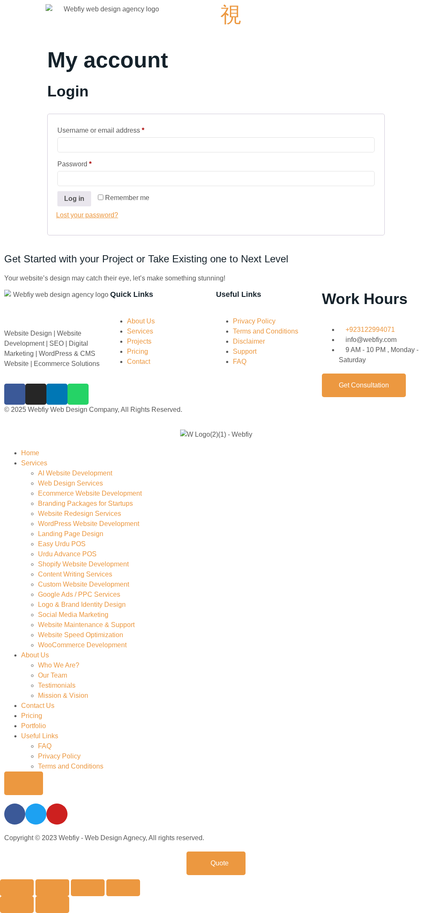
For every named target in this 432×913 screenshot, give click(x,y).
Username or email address (114, 129)
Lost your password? (87, 215)
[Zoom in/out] (17, 887)
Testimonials (57, 685)
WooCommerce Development (82, 645)
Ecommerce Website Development (90, 493)
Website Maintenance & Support (86, 624)
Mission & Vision (63, 695)
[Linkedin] (57, 394)
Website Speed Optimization (80, 634)
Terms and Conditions (70, 766)
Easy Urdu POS (62, 543)
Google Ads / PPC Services (79, 594)
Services (34, 463)
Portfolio (33, 725)
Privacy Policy (59, 756)
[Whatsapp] (78, 394)
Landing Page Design (70, 533)
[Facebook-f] (14, 394)
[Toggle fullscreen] (52, 887)
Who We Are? (58, 665)
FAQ (44, 746)
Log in (74, 198)
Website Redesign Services (79, 513)
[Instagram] (35, 394)
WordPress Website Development (88, 523)
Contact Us (37, 705)
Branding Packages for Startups (85, 503)
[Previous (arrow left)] (17, 904)
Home (30, 452)
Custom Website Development (83, 584)
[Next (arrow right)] (52, 904)
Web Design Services (70, 483)
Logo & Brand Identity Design (82, 604)
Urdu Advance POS (67, 554)
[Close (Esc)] (123, 887)
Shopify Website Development (83, 564)
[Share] (88, 887)
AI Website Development (75, 473)
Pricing (31, 715)
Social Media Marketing (73, 614)
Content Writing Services (75, 574)
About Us (35, 655)
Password (88, 163)
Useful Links (39, 735)
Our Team (52, 675)
